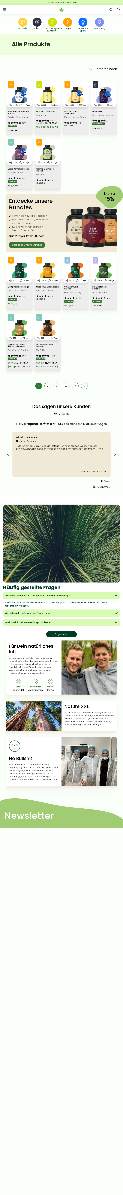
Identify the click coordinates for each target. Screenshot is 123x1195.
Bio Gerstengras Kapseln (99, 288)
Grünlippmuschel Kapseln (72, 288)
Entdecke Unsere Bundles (27, 245)
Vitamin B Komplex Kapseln (45, 170)
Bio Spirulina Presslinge (18, 287)
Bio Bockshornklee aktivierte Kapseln (16, 345)
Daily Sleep (97, 111)
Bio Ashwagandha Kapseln (44, 345)
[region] (61, 454)
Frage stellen (61, 634)
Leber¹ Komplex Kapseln (19, 169)
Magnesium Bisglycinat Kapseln (19, 112)
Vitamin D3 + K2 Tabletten (71, 112)
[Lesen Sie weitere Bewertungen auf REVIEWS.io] (102, 487)
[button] (17, 122)
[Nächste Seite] (84, 386)
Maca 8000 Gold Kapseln (47, 287)
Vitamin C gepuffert (45, 111)
